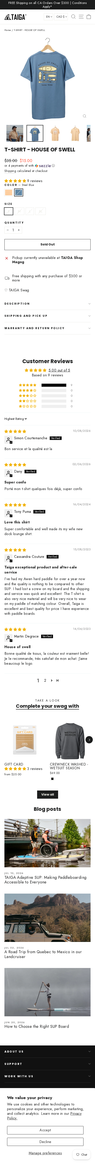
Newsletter (16, 1090)
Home (7, 30)
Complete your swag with (47, 706)
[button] (47, 165)
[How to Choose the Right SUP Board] (47, 992)
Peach (8, 192)
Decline (45, 1141)
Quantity (14, 222)
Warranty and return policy (34, 328)
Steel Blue (19, 192)
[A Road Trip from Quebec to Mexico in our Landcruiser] (47, 918)
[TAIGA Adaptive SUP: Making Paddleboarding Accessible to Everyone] (47, 843)
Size (8, 204)
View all (47, 794)
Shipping (10, 171)
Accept (45, 1130)
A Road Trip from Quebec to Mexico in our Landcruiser (43, 954)
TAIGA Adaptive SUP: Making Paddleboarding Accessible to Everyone (45, 880)
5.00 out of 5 (59, 370)
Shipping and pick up (26, 316)
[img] (15, 431)
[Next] (89, 739)
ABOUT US (14, 1051)
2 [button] (45, 680)
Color (19, 185)
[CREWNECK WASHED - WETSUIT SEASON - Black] (52, 778)
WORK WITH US (18, 1076)
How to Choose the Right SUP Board (36, 1026)
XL (40, 211)
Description (17, 304)
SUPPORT (13, 1064)
